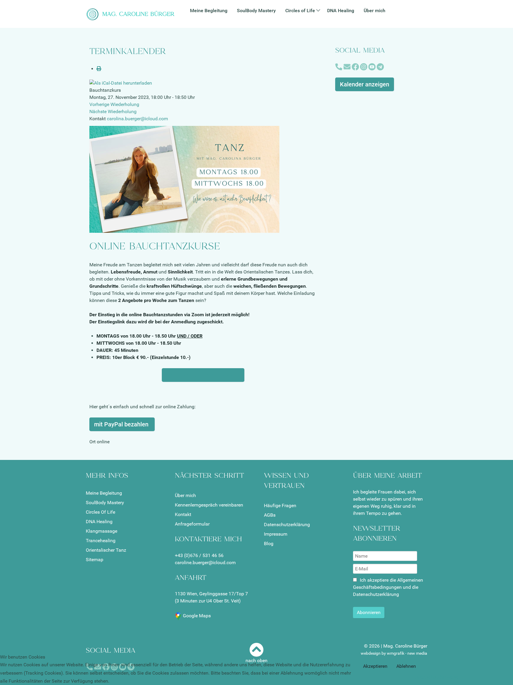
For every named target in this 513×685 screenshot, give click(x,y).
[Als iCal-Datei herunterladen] (120, 83)
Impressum (275, 534)
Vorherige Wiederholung (114, 104)
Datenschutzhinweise (436, 677)
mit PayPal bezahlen (122, 424)
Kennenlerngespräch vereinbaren (209, 505)
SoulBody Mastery (105, 502)
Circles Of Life (100, 512)
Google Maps (197, 615)
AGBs (270, 515)
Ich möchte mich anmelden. (203, 375)
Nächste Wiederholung (113, 111)
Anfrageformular (192, 524)
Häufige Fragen (280, 505)
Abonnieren (369, 612)
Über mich (185, 495)
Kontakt (183, 514)
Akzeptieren (375, 666)
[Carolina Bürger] (132, 13)
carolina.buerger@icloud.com (137, 118)
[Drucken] (98, 69)
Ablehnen (406, 666)
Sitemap (94, 559)
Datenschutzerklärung (287, 524)
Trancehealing (100, 540)
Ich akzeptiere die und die (388, 587)
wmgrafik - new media (407, 653)
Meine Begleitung (104, 493)
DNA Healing (99, 521)
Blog (268, 543)
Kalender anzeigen (364, 84)
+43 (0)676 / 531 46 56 (199, 555)
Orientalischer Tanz (106, 550)
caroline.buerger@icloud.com (205, 562)
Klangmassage (101, 531)
